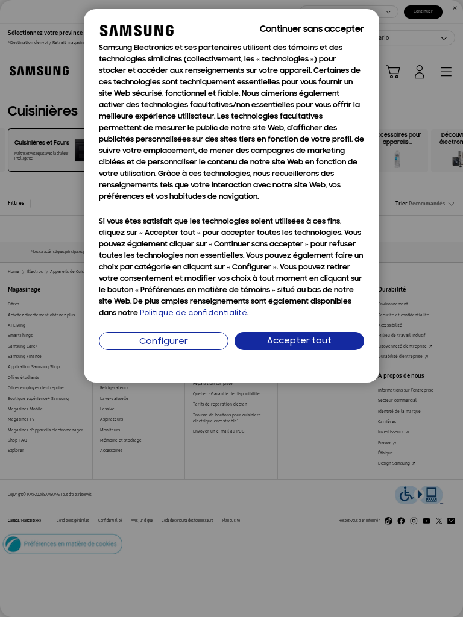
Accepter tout (299, 341)
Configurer (163, 341)
